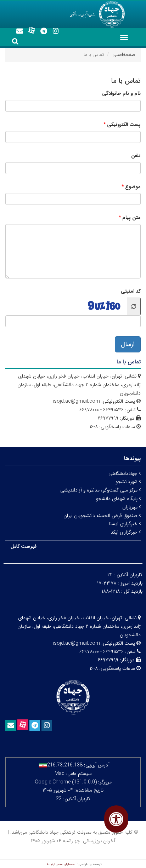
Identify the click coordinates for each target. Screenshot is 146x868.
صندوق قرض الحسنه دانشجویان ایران (101, 515)
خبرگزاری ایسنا (124, 524)
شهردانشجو (127, 481)
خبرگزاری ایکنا (125, 532)
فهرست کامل (23, 546)
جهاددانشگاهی (123, 473)
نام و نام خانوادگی (121, 93)
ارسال (128, 344)
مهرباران (130, 507)
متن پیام (131, 218)
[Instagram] (55, 31)
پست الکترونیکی (124, 124)
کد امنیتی (131, 291)
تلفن (136, 156)
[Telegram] (43, 31)
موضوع (133, 187)
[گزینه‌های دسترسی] (116, 819)
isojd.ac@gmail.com (76, 401)
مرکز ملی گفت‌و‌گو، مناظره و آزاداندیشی (99, 490)
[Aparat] (31, 30)
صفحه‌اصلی (123, 54)
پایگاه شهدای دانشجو (117, 498)
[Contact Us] (19, 31)
